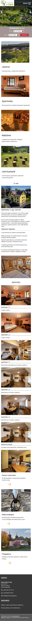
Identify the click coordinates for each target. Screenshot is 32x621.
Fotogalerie (6, 554)
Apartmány (7, 101)
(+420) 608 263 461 (8, 593)
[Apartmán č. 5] (16, 305)
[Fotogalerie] (16, 539)
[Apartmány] (15, 86)
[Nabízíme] (15, 121)
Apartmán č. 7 (5, 362)
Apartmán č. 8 (5, 389)
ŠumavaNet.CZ (16, 616)
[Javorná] (15, 52)
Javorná (6, 67)
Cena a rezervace (9, 475)
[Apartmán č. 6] (16, 332)
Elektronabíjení (8, 515)
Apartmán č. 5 (5, 307)
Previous (1, 12)
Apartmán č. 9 (5, 417)
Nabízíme (6, 135)
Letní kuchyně (8, 172)
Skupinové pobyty (6, 444)
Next (30, 12)
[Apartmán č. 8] (16, 387)
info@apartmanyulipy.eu (10, 596)
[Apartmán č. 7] (16, 359)
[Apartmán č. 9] (16, 414)
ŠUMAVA (3, 617)
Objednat (24, 35)
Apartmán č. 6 (5, 335)
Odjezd (5, 35)
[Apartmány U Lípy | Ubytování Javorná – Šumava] (6, 2)
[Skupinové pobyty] (16, 442)
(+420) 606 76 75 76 (8, 590)
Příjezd (10, 31)
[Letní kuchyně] (15, 157)
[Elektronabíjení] (16, 500)
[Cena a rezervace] (16, 461)
